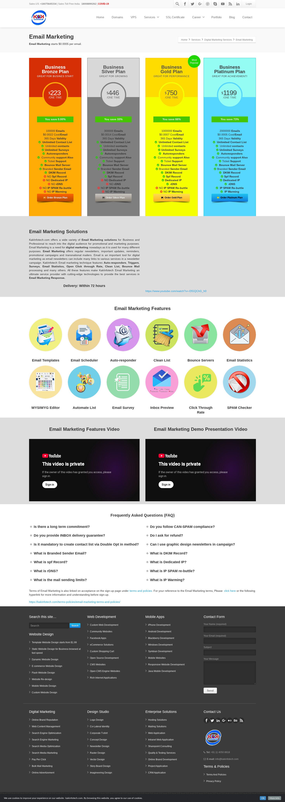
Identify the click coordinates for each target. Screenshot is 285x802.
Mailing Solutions (157, 726)
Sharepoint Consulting (160, 746)
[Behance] (235, 720)
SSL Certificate (175, 17)
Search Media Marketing (45, 753)
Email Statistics (239, 360)
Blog (232, 17)
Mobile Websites (157, 658)
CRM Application (157, 772)
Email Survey (123, 408)
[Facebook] (185, 4)
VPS (133, 17)
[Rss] (230, 4)
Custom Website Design (44, 692)
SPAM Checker (239, 408)
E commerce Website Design (47, 666)
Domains (117, 17)
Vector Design (97, 759)
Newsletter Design (99, 746)
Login (249, 4)
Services (149, 17)
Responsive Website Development (166, 664)
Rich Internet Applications (103, 677)
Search (75, 625)
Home (100, 17)
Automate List (84, 408)
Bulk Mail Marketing (42, 766)
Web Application (156, 733)
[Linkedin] (238, 4)
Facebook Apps (98, 638)
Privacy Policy (213, 781)
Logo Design (97, 720)
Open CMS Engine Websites (105, 671)
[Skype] (215, 4)
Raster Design (97, 753)
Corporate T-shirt (99, 733)
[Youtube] (223, 4)
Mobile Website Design (44, 686)
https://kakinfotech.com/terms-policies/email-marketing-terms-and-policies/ (74, 601)
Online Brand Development (162, 759)
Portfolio (216, 17)
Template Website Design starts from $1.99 (54, 642)
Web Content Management (46, 726)
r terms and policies (140, 590)
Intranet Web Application (161, 739)
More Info (274, 798)
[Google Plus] (200, 4)
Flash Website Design (43, 672)
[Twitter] (192, 4)
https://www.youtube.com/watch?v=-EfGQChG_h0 (175, 291)
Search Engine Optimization (46, 733)
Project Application (158, 766)
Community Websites (101, 631)
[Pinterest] (208, 4)
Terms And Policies (216, 774)
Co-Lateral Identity (99, 726)
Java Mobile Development (162, 671)
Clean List (162, 360)
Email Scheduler (84, 360)
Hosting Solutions (157, 720)
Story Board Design (100, 766)
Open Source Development (104, 658)
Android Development (159, 631)
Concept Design (98, 739)
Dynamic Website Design (45, 659)
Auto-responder (123, 360)
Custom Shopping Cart (102, 651)
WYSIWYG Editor (45, 408)
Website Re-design (42, 679)
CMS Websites (97, 664)
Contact (247, 17)
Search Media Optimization (46, 746)
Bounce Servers (200, 360)
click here (230, 590)
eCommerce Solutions (101, 644)
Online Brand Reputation (45, 720)
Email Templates (45, 360)
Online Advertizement (43, 772)
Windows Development (160, 644)
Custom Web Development (104, 625)
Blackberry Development (161, 638)
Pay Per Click (39, 759)
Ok (262, 798)
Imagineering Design (101, 772)
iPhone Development (159, 625)
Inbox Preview (162, 408)
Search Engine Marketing (45, 739)
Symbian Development (160, 651)
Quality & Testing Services (161, 753)
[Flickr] (230, 720)
